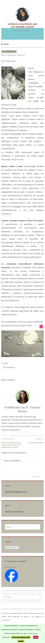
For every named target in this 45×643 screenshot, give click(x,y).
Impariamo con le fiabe (10, 567)
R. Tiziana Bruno (9, 52)
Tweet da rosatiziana (14, 511)
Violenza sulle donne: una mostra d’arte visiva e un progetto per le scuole (11, 442)
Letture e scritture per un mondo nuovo (22, 25)
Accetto (20, 641)
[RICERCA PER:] (22, 527)
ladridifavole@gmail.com (16, 491)
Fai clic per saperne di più (21, 637)
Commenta (36, 476)
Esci (35, 637)
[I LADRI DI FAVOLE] (11, 581)
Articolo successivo (36, 440)
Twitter (7, 505)
